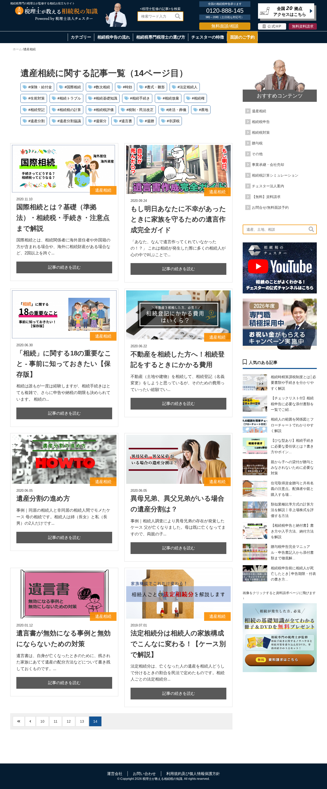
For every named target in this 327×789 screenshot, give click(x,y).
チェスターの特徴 (207, 37)
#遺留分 (100, 121)
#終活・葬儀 (176, 110)
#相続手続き (140, 98)
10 (42, 721)
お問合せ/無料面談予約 (270, 207)
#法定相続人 (187, 87)
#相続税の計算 (69, 110)
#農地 (203, 110)
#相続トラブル (69, 98)
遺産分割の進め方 (43, 498)
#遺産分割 (36, 121)
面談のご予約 (242, 37)
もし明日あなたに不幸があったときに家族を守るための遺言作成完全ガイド (178, 219)
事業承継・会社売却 (268, 165)
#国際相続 (73, 87)
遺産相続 (259, 111)
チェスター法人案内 (268, 186)
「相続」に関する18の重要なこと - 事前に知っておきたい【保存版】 (63, 363)
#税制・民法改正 (140, 110)
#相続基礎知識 (105, 98)
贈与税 (257, 143)
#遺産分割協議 (69, 121)
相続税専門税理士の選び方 (160, 37)
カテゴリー (81, 37)
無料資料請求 (302, 26)
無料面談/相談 (225, 26)
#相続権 (198, 98)
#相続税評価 (104, 110)
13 (82, 721)
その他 (257, 154)
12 (69, 721)
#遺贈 (149, 121)
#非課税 (173, 121)
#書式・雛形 (155, 87)
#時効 (127, 87)
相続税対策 (261, 132)
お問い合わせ (144, 773)
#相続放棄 (171, 98)
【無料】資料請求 (266, 197)
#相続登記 (36, 110)
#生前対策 (36, 98)
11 (55, 721)
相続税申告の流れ (113, 37)
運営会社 (114, 773)
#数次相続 (102, 87)
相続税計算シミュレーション (275, 175)
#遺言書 (125, 121)
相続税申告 (261, 122)
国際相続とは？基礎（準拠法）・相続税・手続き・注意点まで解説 (63, 217)
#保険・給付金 (40, 87)
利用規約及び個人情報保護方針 (193, 773)
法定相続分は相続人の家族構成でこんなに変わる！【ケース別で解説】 (178, 643)
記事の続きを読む (64, 267)
